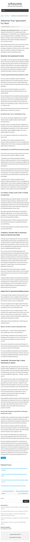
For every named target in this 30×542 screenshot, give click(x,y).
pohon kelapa (6, 26)
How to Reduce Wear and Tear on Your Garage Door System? (14, 511)
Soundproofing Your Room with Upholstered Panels (13, 485)
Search (2, 498)
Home (2, 15)
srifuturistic (15, 3)
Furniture (7, 15)
